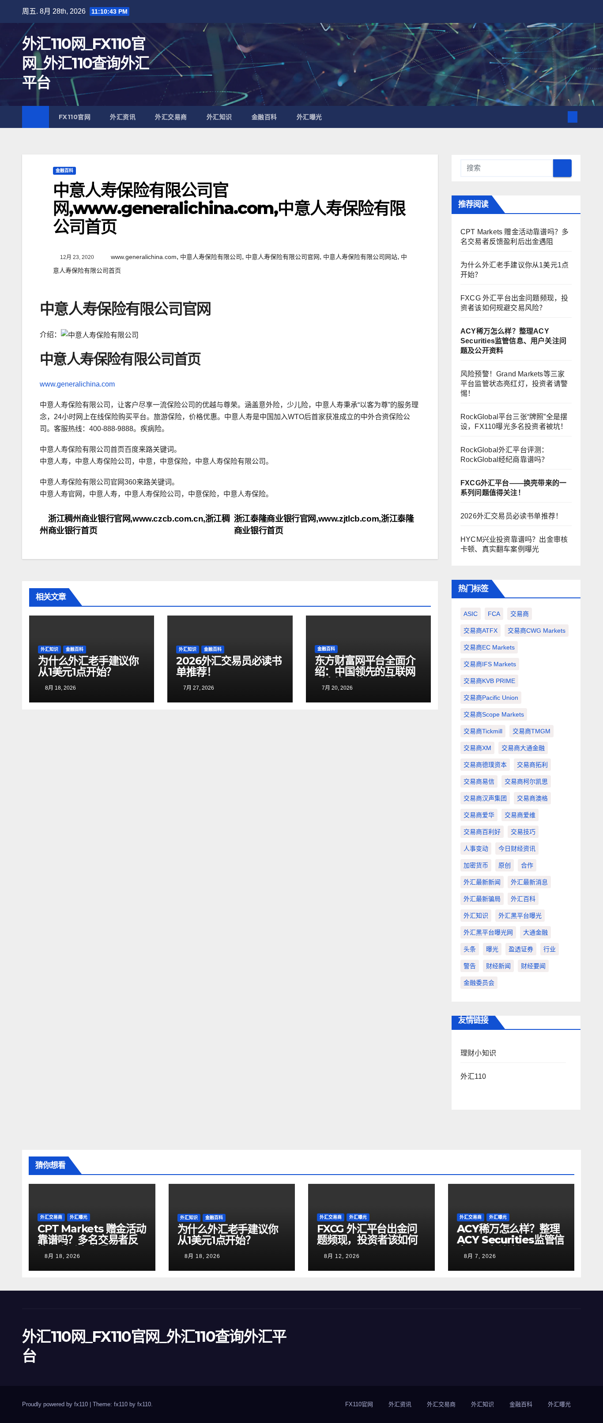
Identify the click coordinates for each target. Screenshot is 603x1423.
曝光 (492, 949)
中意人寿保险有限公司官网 (282, 256)
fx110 (144, 1404)
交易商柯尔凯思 (526, 781)
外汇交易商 (171, 117)
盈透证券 (521, 949)
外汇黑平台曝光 (520, 915)
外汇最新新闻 (482, 882)
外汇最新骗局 (482, 898)
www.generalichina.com (144, 256)
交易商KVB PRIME (489, 680)
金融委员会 (479, 982)
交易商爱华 (479, 815)
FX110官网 (75, 117)
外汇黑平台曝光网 (488, 932)
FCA (494, 613)
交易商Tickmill (483, 731)
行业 (549, 949)
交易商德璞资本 (485, 764)
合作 (527, 865)
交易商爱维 (520, 815)
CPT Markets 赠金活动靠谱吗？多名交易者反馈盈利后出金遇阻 (92, 1239)
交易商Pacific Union (491, 697)
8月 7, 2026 (480, 1256)
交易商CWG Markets (536, 630)
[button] (558, 116)
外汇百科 (523, 898)
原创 (504, 865)
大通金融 (535, 932)
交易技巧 (523, 831)
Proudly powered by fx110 (56, 1404)
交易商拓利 (532, 764)
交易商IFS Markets (490, 664)
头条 (470, 949)
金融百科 (264, 117)
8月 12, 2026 (342, 1256)
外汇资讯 (123, 117)
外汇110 (473, 1076)
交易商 (519, 613)
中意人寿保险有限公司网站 (360, 256)
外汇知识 (219, 117)
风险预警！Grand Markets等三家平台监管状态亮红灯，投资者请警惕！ (514, 383)
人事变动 (476, 848)
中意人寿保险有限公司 (211, 256)
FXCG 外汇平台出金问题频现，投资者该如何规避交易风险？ (367, 1239)
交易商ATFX (480, 630)
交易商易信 (479, 781)
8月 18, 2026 (62, 1256)
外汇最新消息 (529, 882)
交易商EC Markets (489, 647)
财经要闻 (533, 965)
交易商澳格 (532, 798)
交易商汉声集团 (485, 798)
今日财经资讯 (516, 848)
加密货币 (476, 865)
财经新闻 (498, 965)
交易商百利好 (482, 831)
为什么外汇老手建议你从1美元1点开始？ (88, 666)
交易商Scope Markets (494, 714)
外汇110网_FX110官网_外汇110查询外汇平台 (85, 63)
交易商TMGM (531, 731)
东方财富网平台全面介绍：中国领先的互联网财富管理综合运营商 (365, 671)
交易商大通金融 (523, 747)
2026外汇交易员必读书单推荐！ (229, 666)
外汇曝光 (309, 117)
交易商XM (477, 747)
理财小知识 (478, 1053)
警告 (470, 965)
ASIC (471, 613)
